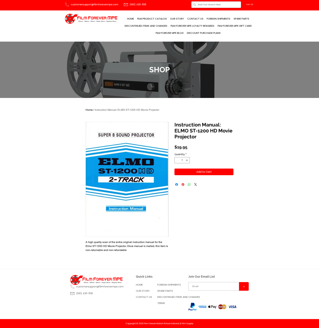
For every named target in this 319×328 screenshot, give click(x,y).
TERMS (161, 303)
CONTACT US (144, 297)
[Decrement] (177, 160)
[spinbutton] (182, 160)
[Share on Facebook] (177, 184)
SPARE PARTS (165, 291)
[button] (250, 4)
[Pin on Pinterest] (183, 184)
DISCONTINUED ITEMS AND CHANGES (169, 297)
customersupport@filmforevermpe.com (94, 4)
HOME (139, 284)
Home (89, 109)
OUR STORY (143, 291)
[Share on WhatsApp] (189, 184)
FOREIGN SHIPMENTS (169, 284)
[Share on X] (196, 184)
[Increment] (187, 160)
